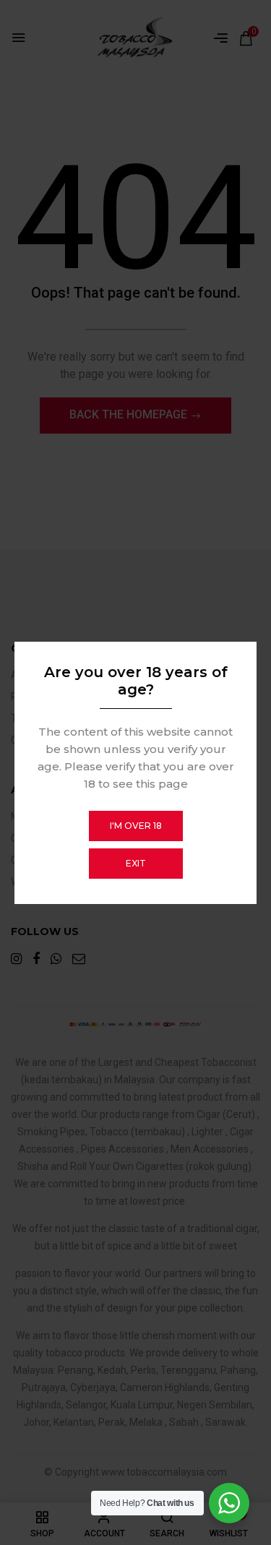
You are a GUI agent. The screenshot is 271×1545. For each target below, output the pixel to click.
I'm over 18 (136, 825)
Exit (136, 863)
